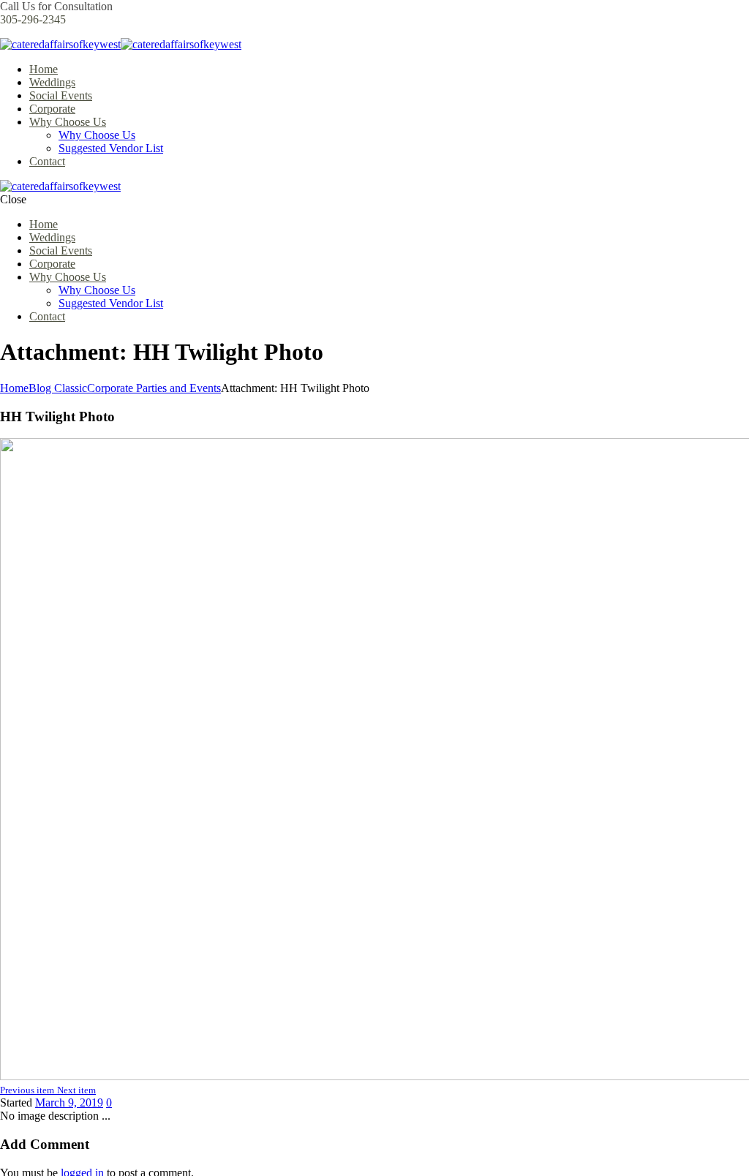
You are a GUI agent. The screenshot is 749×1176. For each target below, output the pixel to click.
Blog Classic (58, 388)
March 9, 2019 (69, 1102)
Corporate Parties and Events (154, 388)
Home (14, 388)
